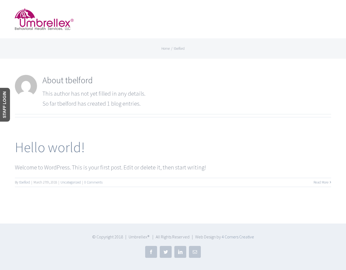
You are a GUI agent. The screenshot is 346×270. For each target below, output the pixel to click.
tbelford (24, 182)
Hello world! (50, 147)
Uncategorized (71, 182)
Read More (321, 182)
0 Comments (93, 182)
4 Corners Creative (238, 236)
